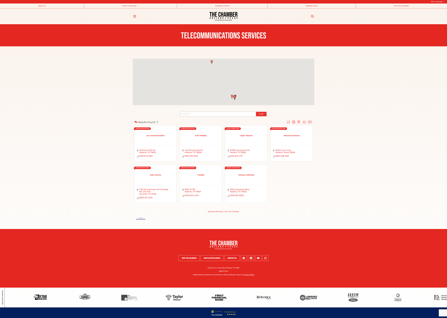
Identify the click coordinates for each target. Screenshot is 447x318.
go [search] (262, 114)
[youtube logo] (258, 258)
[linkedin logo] (251, 258)
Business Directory (215, 211)
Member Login (311, 6)
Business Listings (222, 6)
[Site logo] (223, 16)
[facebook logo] (244, 258)
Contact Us (232, 258)
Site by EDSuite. (230, 275)
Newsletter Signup (212, 258)
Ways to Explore (129, 6)
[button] (235, 98)
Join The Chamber (232, 211)
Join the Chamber (401, 6)
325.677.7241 (223, 271)
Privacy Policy (249, 275)
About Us (42, 6)
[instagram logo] (265, 258)
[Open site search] (312, 16)
